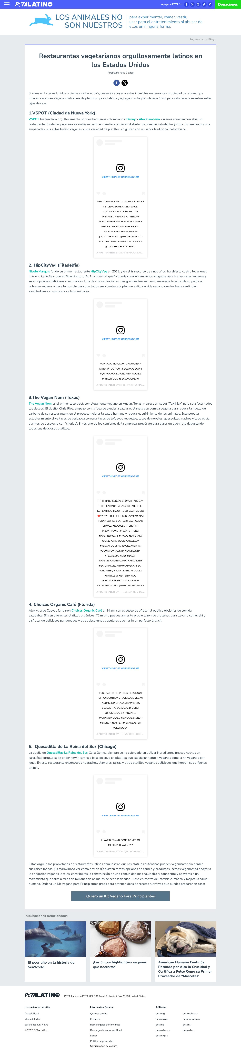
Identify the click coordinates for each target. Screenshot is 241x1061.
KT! (121, 851)
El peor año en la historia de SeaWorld (51, 964)
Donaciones (228, 4)
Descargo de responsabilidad (106, 1030)
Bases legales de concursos (105, 1024)
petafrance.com (191, 1019)
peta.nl (186, 1024)
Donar (93, 1035)
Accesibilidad (32, 1013)
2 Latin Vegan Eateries (133, 252)
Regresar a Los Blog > (203, 39)
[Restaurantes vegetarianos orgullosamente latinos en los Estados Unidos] (116, 83)
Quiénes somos (98, 1013)
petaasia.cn (189, 1030)
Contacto (95, 1019)
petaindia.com (190, 1013)
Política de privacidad (101, 1041)
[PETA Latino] (33, 4)
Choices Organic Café (86, 610)
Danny (131, 119)
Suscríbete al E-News (36, 1024)
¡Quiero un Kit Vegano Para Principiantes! (120, 896)
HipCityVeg (99, 271)
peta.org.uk (162, 1019)
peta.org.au (162, 1035)
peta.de (160, 1024)
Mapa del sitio (32, 1019)
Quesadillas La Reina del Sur (67, 753)
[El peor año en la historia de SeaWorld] (55, 938)
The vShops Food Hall (133, 734)
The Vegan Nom (40, 403)
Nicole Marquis (39, 271)
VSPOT (34, 119)
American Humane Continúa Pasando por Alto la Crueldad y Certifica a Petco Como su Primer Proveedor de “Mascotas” (185, 969)
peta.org (160, 1013)
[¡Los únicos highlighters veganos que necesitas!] (120, 938)
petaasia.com (163, 1030)
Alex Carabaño (149, 119)
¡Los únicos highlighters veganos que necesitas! (120, 964)
